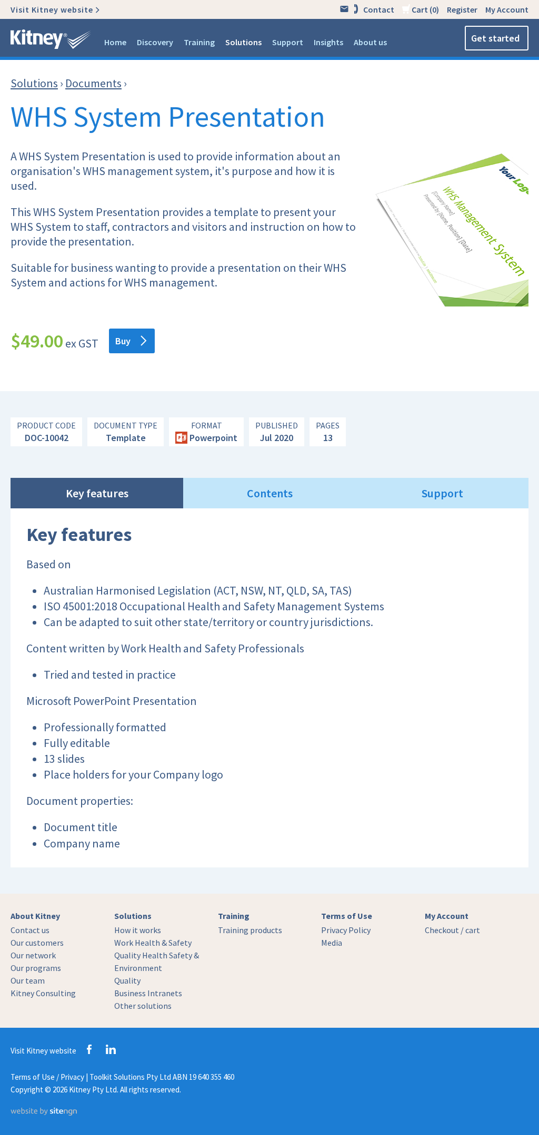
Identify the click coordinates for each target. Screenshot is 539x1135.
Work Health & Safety (153, 942)
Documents (93, 83)
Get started (495, 38)
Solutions (243, 42)
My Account (506, 9)
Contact (378, 9)
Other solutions (143, 1005)
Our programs (36, 968)
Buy (123, 341)
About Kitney (35, 916)
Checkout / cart (452, 930)
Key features (97, 493)
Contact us (30, 930)
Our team (28, 980)
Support (287, 42)
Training (199, 42)
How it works (137, 930)
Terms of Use (346, 916)
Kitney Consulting (43, 993)
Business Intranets (148, 993)
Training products (250, 930)
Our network (33, 955)
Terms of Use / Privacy (47, 1077)
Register (462, 9)
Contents (270, 493)
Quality (127, 980)
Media (331, 942)
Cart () (424, 9)
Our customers (37, 942)
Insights (328, 42)
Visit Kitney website (52, 9)
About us (370, 42)
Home (115, 42)
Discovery (155, 42)
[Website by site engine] (44, 1113)
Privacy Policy (346, 930)
